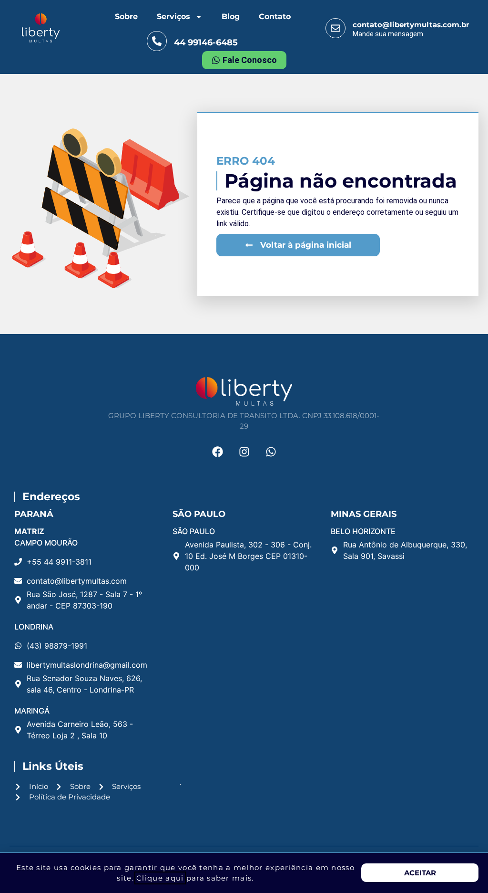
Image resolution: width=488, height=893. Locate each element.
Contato (275, 16)
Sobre (126, 16)
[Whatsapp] (271, 452)
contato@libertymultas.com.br (411, 24)
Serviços (173, 16)
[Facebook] (217, 452)
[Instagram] (244, 452)
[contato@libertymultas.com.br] (335, 28)
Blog (231, 16)
